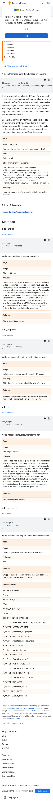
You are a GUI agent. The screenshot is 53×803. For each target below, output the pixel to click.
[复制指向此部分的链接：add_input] (16, 228)
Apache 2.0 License (33, 711)
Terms (4, 785)
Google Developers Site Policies (20, 713)
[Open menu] (4, 3)
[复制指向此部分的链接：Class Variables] (18, 584)
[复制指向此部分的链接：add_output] (18, 407)
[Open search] (42, 3)
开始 (26, 36)
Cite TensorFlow (8, 776)
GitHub (4, 740)
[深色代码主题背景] (45, 80)
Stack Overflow (8, 768)
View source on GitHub (17, 66)
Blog (4, 736)
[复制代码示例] (49, 80)
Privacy (13, 785)
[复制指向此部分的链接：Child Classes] (23, 205)
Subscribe (42, 791)
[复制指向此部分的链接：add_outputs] (19, 508)
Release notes (8, 764)
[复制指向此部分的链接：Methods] (17, 222)
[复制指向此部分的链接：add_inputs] (18, 329)
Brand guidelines (9, 772)
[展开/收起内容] (5, 60)
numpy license (14, 719)
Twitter (5, 744)
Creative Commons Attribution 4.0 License (24, 708)
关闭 (26, 29)
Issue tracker (7, 760)
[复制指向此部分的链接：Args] (9, 138)
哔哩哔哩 (5, 748)
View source (7, 234)
